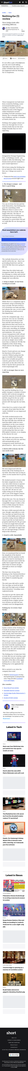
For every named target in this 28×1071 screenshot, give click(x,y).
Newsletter (22, 58)
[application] (14, 141)
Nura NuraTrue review (11, 688)
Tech (9, 12)
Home (4, 12)
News (23, 31)
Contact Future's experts (13, 1040)
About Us (14, 1037)
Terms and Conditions (14, 1042)
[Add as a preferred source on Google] (14, 1054)
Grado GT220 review (11, 698)
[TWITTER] (12, 709)
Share (6, 58)
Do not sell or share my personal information (14, 1049)
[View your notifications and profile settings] (19, 2)
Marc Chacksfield (13, 28)
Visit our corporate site (19, 1062)
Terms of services (21, 243)
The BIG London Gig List (18, 6)
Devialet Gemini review (11, 690)
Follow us (14, 58)
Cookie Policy (14, 1047)
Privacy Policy (14, 1044)
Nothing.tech (14, 675)
